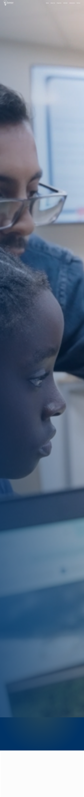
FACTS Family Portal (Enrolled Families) (29, 366)
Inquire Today (12, 366)
